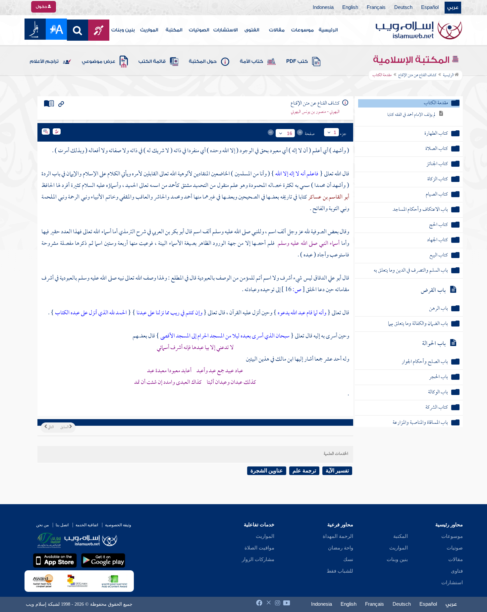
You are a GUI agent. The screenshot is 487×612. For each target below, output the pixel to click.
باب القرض (433, 290)
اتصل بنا (62, 525)
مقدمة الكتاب (436, 103)
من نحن (42, 525)
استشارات (452, 582)
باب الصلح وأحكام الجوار (425, 362)
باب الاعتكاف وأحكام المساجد (420, 210)
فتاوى (457, 571)
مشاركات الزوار (258, 559)
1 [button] (335, 132)
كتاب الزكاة (437, 179)
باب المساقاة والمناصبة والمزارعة (420, 423)
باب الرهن (438, 309)
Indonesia (323, 7)
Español (430, 7)
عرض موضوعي (98, 61)
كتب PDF (297, 61)
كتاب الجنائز (437, 164)
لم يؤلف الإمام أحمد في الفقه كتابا (411, 115)
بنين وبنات (123, 30)
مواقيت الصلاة (259, 547)
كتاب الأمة (251, 61)
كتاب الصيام (437, 195)
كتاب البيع (438, 255)
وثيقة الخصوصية (118, 525)
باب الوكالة (438, 392)
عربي (453, 7)
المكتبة (174, 30)
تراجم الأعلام (44, 61)
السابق (64, 427)
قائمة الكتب (152, 61)
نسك (348, 559)
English (350, 7)
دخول (42, 6)
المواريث (149, 30)
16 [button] (289, 133)
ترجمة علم (304, 470)
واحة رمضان (340, 547)
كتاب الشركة (436, 408)
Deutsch (403, 7)
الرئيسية (328, 30)
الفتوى (251, 30)
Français (376, 7)
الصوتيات (199, 30)
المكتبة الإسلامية (412, 60)
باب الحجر (438, 377)
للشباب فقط (340, 571)
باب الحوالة (434, 343)
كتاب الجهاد (437, 240)
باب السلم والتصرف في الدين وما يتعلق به (411, 271)
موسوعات (302, 30)
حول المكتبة (203, 61)
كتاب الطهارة (436, 134)
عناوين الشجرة (266, 470)
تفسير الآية (337, 470)
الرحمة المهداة (338, 536)
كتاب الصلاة (436, 149)
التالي (50, 427)
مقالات (277, 30)
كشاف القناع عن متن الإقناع (417, 75)
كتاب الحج (438, 225)
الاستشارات (225, 30)
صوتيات (455, 547)
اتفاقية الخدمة (87, 525)
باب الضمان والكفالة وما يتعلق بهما (418, 324)
